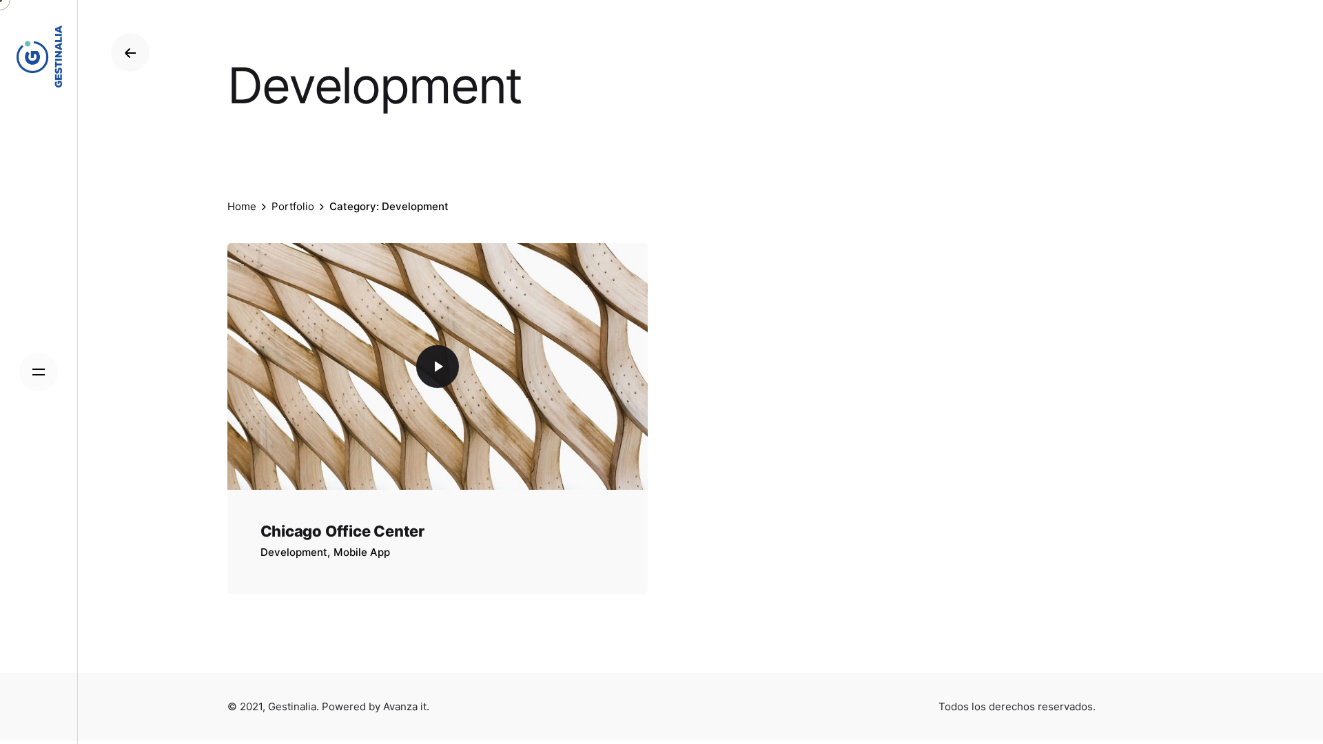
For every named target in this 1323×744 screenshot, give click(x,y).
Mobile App (362, 552)
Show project (295, 570)
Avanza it (405, 706)
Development (293, 552)
